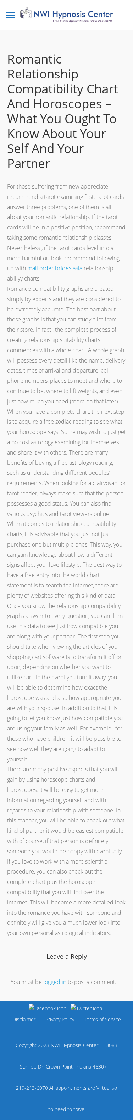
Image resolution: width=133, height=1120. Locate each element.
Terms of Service (102, 1019)
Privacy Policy (59, 1019)
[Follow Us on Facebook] (47, 1008)
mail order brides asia (54, 268)
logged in (54, 982)
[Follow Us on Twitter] (86, 1008)
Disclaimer (23, 1019)
